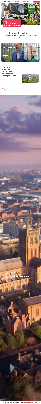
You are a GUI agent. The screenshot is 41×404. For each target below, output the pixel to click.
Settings (36, 402)
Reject (31, 402)
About (21, 1)
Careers (24, 1)
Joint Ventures (17, 1)
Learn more (5, 56)
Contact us (36, 1)
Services (12, 1)
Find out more (5, 89)
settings (4, 403)
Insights (28, 1)
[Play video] (30, 78)
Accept (26, 402)
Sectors (8, 1)
